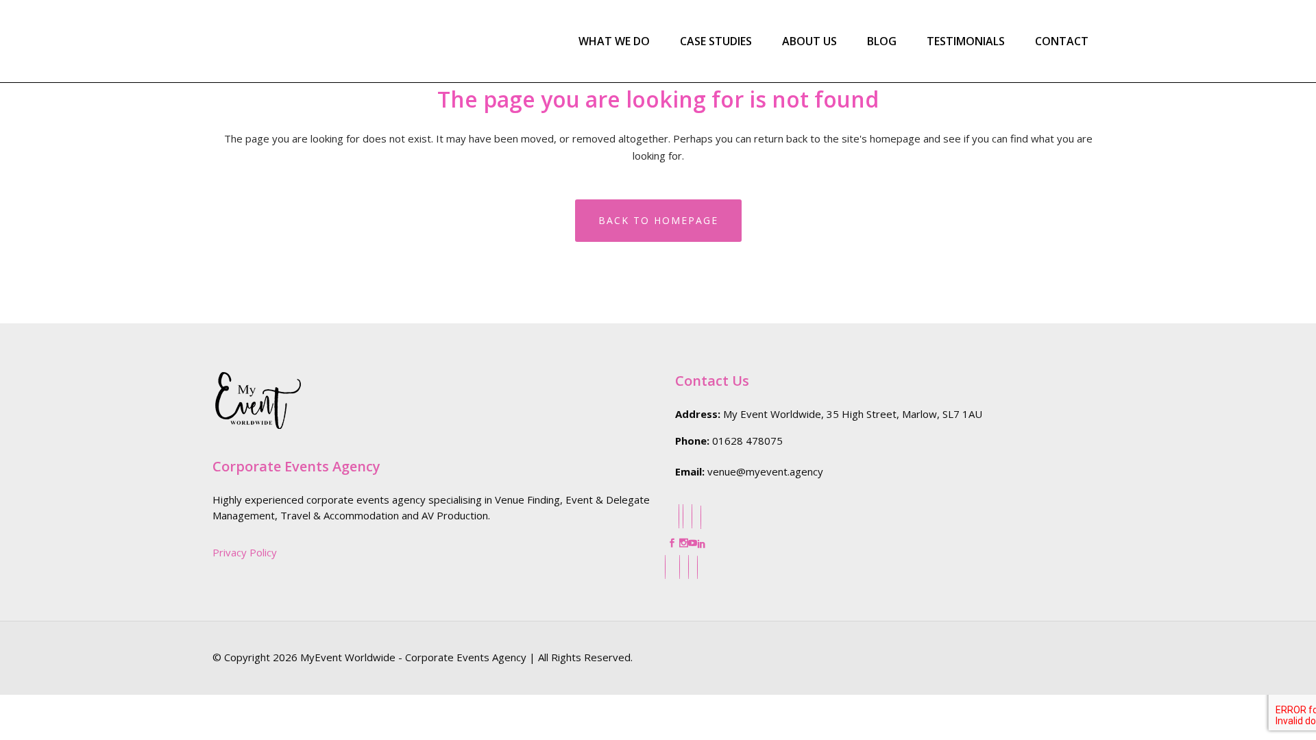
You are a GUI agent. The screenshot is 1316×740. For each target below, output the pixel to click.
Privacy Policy (244, 552)
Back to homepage (658, 220)
